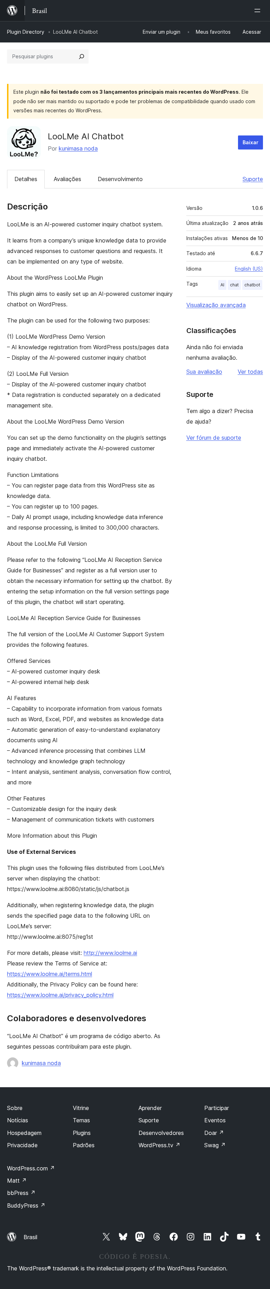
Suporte (253, 178)
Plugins (82, 1132)
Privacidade (22, 1145)
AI (222, 284)
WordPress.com (31, 1168)
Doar (214, 1132)
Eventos (215, 1120)
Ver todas (250, 371)
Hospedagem (24, 1132)
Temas (81, 1120)
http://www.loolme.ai (110, 952)
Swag (215, 1145)
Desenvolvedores (161, 1132)
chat (234, 284)
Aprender (150, 1107)
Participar (216, 1107)
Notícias (17, 1120)
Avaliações (67, 178)
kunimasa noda (78, 148)
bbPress (21, 1192)
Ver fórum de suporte (213, 437)
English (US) (249, 269)
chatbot (252, 284)
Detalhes (25, 178)
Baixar (250, 142)
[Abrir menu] (259, 10)
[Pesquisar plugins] (82, 56)
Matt (17, 1180)
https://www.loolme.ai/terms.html (49, 973)
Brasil (30, 1237)
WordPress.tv (159, 1145)
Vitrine (81, 1107)
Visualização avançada (216, 304)
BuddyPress (26, 1205)
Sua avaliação (204, 371)
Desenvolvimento (120, 178)
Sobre (14, 1107)
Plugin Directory (25, 32)
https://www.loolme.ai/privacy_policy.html (60, 994)
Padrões (84, 1145)
